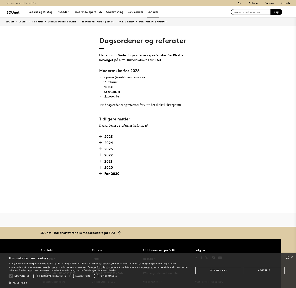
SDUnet (10, 22)
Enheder (152, 12)
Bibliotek (253, 3)
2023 (108, 149)
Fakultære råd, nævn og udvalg (97, 22)
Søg (276, 12)
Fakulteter (37, 22)
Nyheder (63, 12)
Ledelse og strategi (41, 12)
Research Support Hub (87, 12)
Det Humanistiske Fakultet (62, 22)
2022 (108, 155)
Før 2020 (111, 173)
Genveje (269, 3)
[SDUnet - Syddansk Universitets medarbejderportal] (13, 12)
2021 (108, 161)
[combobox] (287, 257)
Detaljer (112, 270)
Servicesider (135, 12)
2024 (108, 142)
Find (240, 3)
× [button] (292, 257)
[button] (99, 283)
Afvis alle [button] (264, 270)
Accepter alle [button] (218, 270)
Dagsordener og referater (152, 22)
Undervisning (115, 12)
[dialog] (148, 270)
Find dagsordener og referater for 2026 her (127, 105)
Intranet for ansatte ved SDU (21, 3)
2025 (108, 136)
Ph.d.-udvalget (126, 22)
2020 (108, 167)
